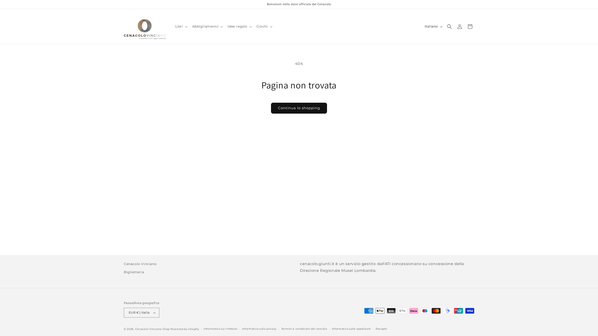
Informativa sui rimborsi (221, 328)
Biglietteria (134, 272)
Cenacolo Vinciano (140, 264)
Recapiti (381, 328)
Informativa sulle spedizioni (351, 328)
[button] (180, 26)
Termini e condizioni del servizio (304, 328)
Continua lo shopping (299, 108)
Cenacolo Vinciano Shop (152, 329)
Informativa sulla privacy (259, 328)
